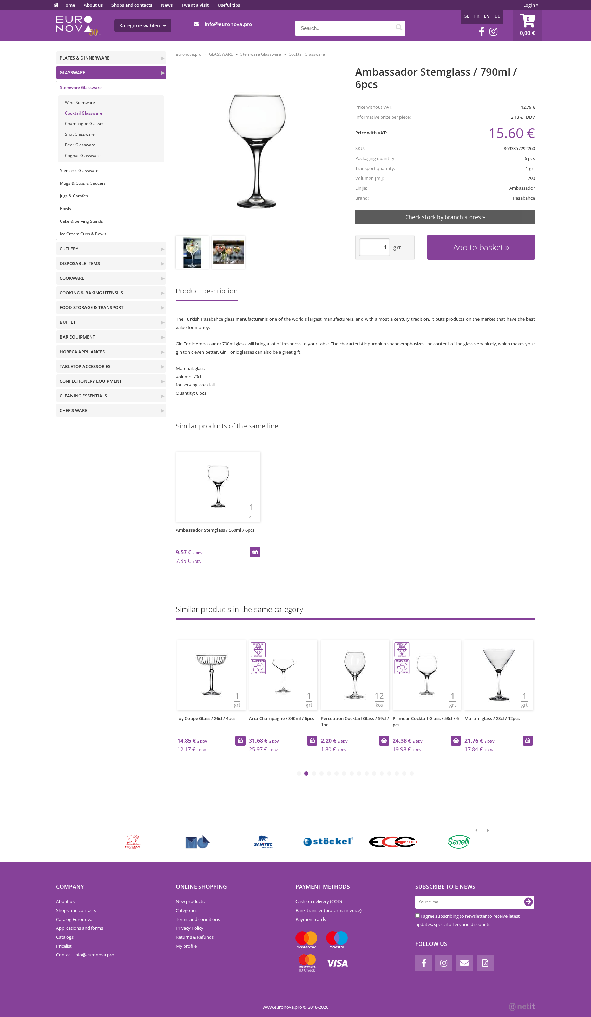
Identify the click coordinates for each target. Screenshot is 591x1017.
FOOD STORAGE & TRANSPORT (91, 307)
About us (93, 5)
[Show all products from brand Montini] (198, 842)
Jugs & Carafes (74, 196)
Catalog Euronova (74, 919)
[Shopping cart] (527, 25)
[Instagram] (493, 31)
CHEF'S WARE (73, 410)
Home (68, 5)
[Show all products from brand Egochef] (393, 842)
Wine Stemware (80, 102)
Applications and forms (79, 928)
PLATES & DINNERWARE (84, 58)
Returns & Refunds (195, 937)
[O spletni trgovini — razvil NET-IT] (522, 1007)
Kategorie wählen (140, 25)
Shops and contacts (131, 5)
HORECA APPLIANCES (82, 351)
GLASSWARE (72, 72)
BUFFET (68, 322)
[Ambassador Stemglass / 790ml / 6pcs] (257, 152)
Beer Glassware (80, 145)
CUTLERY (69, 249)
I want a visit (195, 5)
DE (497, 16)
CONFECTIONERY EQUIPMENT (91, 381)
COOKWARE (72, 278)
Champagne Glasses (84, 124)
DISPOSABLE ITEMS (80, 263)
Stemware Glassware (81, 87)
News (167, 5)
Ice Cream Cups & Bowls (83, 234)
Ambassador (522, 188)
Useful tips (229, 5)
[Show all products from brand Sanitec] (263, 842)
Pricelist (64, 946)
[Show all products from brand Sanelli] (459, 842)
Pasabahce (524, 198)
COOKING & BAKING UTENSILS (91, 293)
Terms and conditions (198, 919)
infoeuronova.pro (228, 24)
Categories (186, 910)
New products (190, 901)
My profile (186, 946)
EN (487, 16)
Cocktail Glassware (83, 113)
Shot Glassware (80, 134)
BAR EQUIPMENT (77, 337)
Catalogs (65, 937)
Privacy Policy (189, 928)
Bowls (65, 208)
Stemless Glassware (79, 170)
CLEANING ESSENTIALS (83, 396)
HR (476, 16)
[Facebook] (481, 31)
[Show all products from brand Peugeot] (133, 842)
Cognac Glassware (83, 155)
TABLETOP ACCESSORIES (85, 366)
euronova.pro (188, 54)
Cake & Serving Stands (81, 221)
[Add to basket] (255, 552)
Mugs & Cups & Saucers (83, 183)
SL (466, 16)
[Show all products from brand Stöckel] (328, 842)
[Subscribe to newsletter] (528, 902)
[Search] (399, 28)
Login (530, 5)
